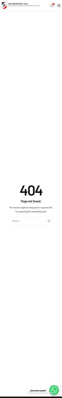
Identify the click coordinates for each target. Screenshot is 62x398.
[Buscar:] (31, 220)
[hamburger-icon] (58, 5)
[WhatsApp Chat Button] (54, 390)
